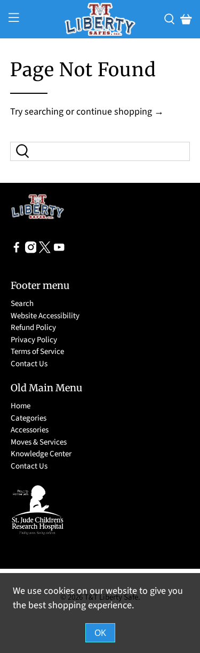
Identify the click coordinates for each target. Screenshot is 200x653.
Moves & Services (39, 442)
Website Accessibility (45, 315)
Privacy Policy (34, 339)
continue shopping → (120, 111)
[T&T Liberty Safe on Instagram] (31, 250)
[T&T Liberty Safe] (100, 19)
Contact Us (29, 363)
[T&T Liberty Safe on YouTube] (59, 250)
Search (22, 303)
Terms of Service (37, 351)
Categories (28, 418)
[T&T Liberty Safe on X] (45, 250)
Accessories (30, 430)
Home (20, 406)
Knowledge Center (41, 453)
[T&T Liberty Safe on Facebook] (16, 250)
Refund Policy (33, 327)
